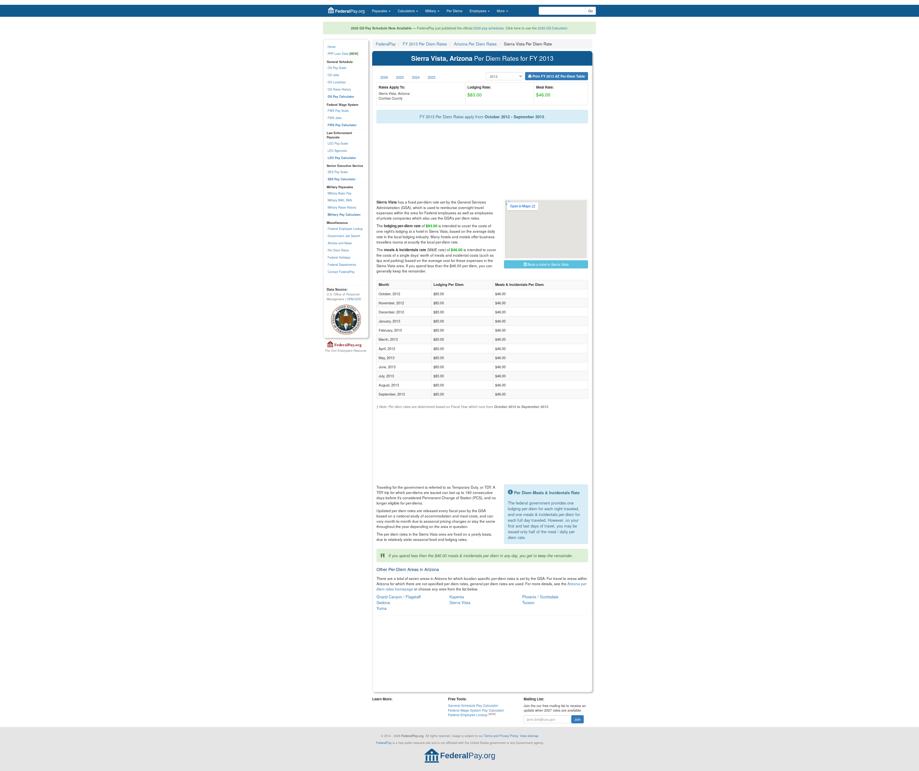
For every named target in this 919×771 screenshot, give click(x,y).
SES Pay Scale (338, 172)
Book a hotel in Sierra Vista (548, 264)
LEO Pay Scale (338, 143)
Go (590, 10)
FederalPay (386, 44)
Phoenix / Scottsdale (540, 597)
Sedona (383, 602)
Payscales (380, 10)
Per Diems (454, 10)
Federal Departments (342, 264)
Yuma (381, 608)
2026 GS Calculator (552, 28)
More (501, 10)
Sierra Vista (459, 602)
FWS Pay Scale (338, 110)
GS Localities (337, 82)
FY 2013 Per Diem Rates (425, 44)
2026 (384, 77)
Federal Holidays (339, 257)
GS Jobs (333, 75)
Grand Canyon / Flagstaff (398, 597)
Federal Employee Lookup (345, 229)
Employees (478, 10)
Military (431, 10)
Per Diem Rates (338, 250)
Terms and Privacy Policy (501, 735)
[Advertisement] (482, 161)
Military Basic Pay (339, 193)
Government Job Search (344, 236)
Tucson (528, 602)
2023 (431, 77)
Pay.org (350, 11)
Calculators (407, 10)
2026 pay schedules (488, 28)
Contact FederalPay (341, 272)
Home (332, 47)
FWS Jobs (335, 118)
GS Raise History (339, 89)
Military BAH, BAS (340, 200)
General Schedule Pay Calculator (473, 705)
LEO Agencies (337, 150)
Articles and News (340, 243)
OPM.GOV (354, 299)
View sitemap (529, 735)
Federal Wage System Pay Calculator (476, 710)
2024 (416, 77)
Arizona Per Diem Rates (475, 44)
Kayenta (456, 597)
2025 (400, 77)
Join (577, 719)
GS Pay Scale (337, 68)
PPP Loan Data (343, 53)
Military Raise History (342, 207)
